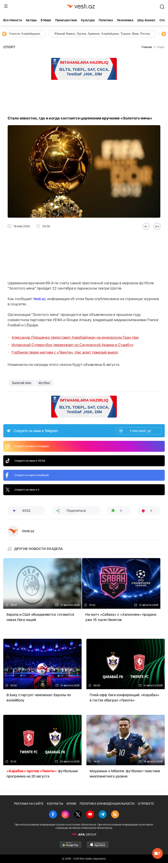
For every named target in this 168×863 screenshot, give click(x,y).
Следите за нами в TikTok (29, 460)
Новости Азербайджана (24, 33)
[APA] (84, 834)
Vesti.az (39, 299)
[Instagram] (65, 814)
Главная (147, 47)
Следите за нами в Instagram (31, 446)
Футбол (44, 383)
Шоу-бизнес (146, 20)
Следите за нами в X (26, 489)
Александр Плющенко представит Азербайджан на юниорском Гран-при (75, 337)
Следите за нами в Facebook (31, 475)
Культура (88, 20)
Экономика (125, 20)
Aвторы (31, 20)
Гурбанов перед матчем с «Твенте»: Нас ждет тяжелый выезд (65, 352)
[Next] (163, 34)
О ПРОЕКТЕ (146, 803)
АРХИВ (71, 803)
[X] (78, 814)
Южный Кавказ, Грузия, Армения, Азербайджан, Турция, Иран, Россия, (102, 33)
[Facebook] (53, 814)
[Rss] (115, 814)
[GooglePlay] (71, 844)
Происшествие (66, 20)
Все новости (12, 20)
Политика (106, 20)
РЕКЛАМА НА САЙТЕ (29, 803)
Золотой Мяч (21, 383)
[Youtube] (90, 814)
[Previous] (4, 34)
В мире (46, 20)
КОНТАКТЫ (55, 803)
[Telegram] (103, 814)
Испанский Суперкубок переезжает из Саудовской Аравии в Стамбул (72, 345)
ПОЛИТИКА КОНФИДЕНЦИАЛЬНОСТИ (107, 803)
